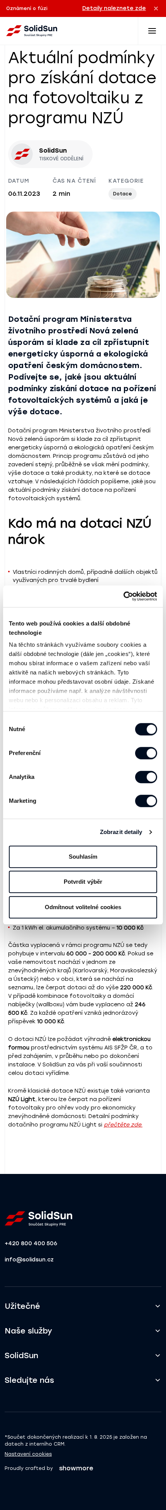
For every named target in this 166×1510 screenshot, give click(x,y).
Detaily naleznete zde (114, 8)
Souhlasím (83, 856)
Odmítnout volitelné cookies (83, 907)
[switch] (146, 753)
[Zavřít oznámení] (156, 8)
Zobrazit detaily (121, 832)
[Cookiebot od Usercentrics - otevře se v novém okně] (123, 596)
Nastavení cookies (28, 1454)
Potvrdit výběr (83, 881)
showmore (76, 1468)
